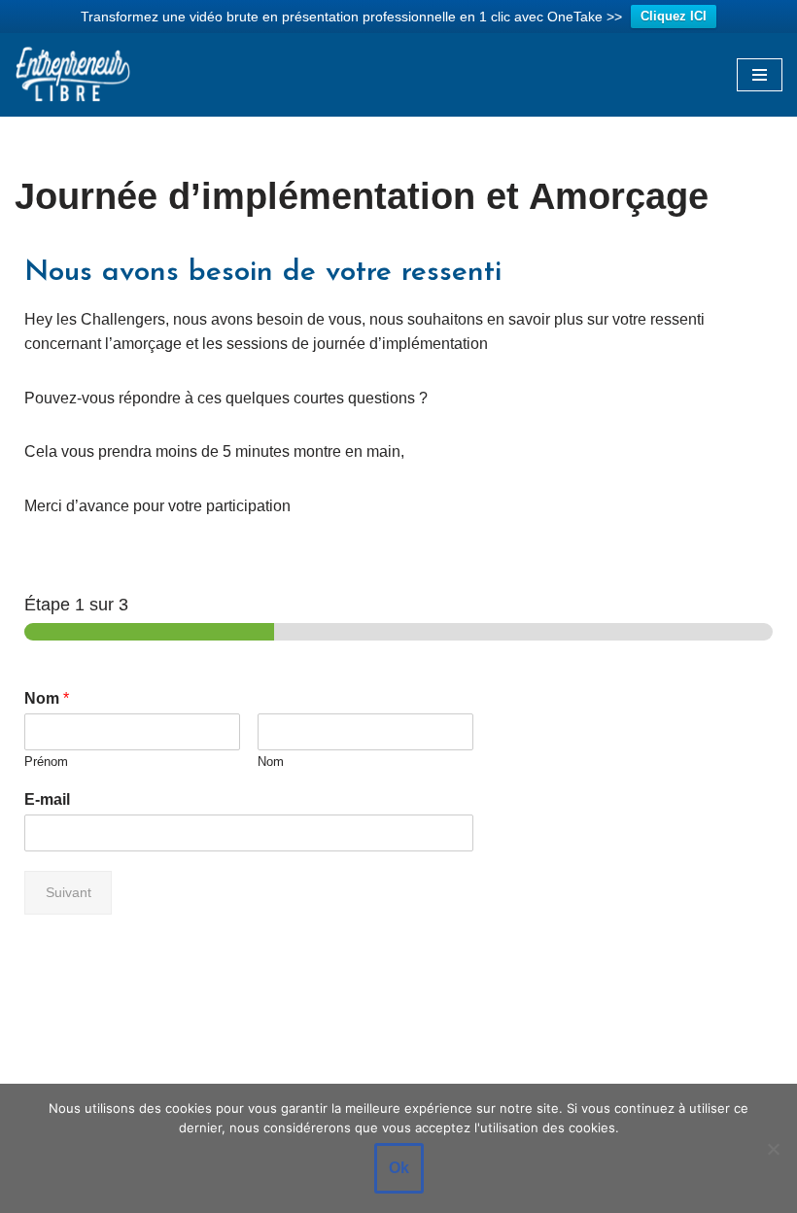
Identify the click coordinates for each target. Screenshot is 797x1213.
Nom (46, 698)
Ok (399, 1168)
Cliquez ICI (674, 16)
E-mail (47, 799)
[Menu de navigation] (759, 74)
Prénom (46, 761)
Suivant (68, 892)
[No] (772, 1149)
